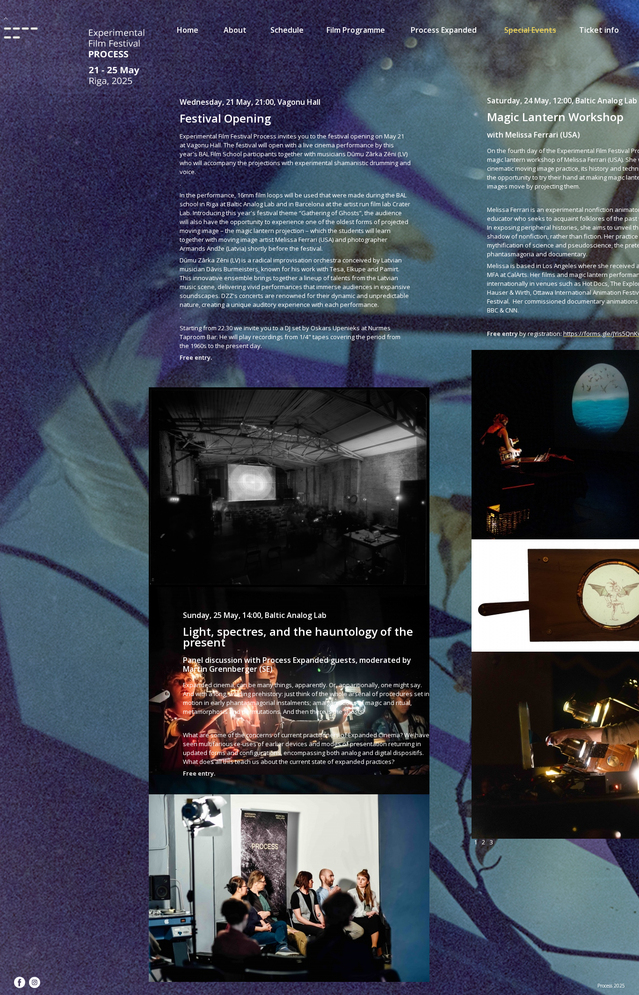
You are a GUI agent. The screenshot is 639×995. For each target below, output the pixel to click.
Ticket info (599, 30)
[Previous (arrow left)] (7, 37)
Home (187, 30)
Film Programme (356, 30)
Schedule (287, 30)
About (235, 30)
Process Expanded (444, 30)
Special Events (530, 30)
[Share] (16, 28)
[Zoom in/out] (34, 28)
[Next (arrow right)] (16, 37)
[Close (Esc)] (7, 28)
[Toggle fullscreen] (25, 28)
